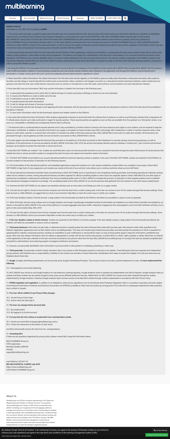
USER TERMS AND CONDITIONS (11, 436)
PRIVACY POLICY (26, 436)
